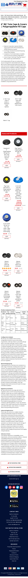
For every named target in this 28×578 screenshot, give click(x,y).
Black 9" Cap (6, 120)
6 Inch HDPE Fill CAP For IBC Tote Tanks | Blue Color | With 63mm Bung (6, 227)
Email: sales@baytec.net (14, 524)
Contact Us (14, 552)
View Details (6, 166)
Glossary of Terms (14, 555)
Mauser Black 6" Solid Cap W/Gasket (6, 264)
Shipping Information (14, 550)
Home (2, 15)
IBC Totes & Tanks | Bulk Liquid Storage (14, 15)
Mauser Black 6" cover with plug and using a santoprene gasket (18, 295)
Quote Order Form (14, 559)
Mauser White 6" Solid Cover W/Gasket (18, 264)
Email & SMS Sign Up (14, 478)
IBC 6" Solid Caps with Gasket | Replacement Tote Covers (18, 102)
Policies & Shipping (14, 557)
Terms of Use (18, 574)
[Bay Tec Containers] (14, 6)
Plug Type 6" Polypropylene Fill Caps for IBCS (18, 150)
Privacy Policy (11, 574)
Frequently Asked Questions (14, 546)
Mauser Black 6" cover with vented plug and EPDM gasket (6, 295)
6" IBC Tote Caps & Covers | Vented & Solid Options (7, 102)
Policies (14, 548)
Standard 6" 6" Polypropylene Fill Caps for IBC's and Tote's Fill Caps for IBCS (6, 153)
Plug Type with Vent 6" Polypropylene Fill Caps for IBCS (6, 189)
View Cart (14, 561)
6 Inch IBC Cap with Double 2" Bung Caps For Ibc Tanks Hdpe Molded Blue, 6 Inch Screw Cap (18, 192)
